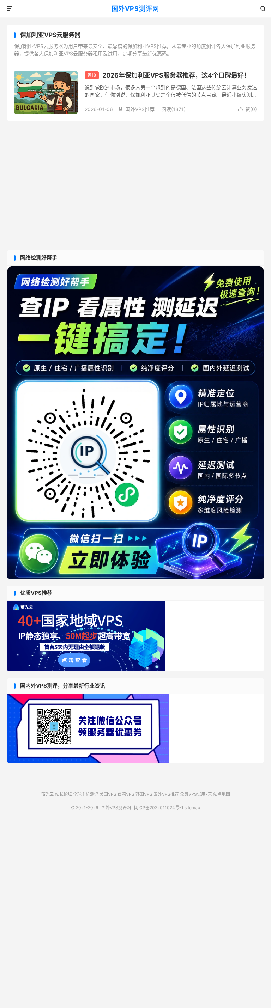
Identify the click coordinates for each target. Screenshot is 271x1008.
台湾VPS (126, 794)
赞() (247, 109)
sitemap (192, 807)
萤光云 (47, 794)
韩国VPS (144, 794)
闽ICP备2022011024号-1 (158, 807)
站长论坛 (63, 794)
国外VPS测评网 (135, 8)
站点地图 (221, 794)
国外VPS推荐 (136, 109)
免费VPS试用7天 (196, 794)
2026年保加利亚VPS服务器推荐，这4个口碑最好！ (176, 75)
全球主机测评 (85, 794)
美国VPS (108, 794)
